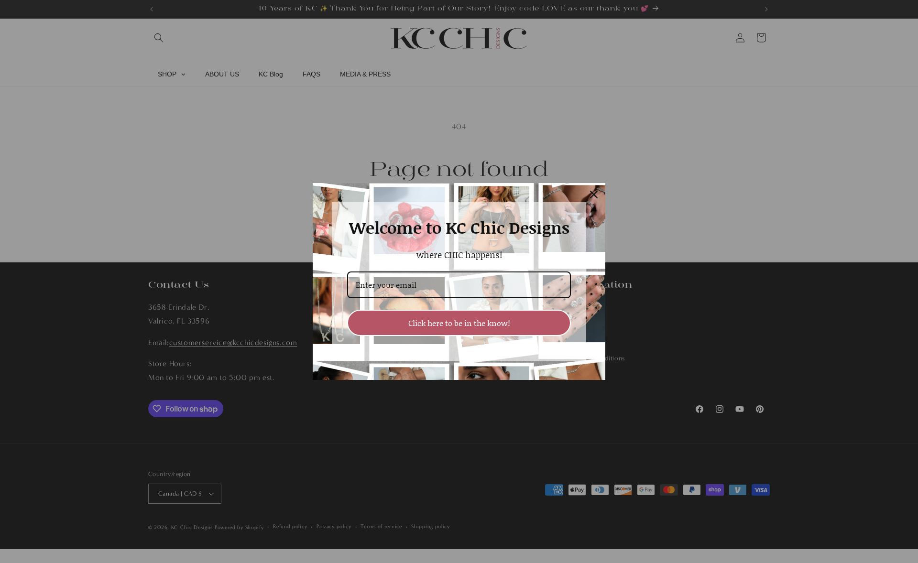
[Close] (593, 194)
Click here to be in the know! (459, 322)
